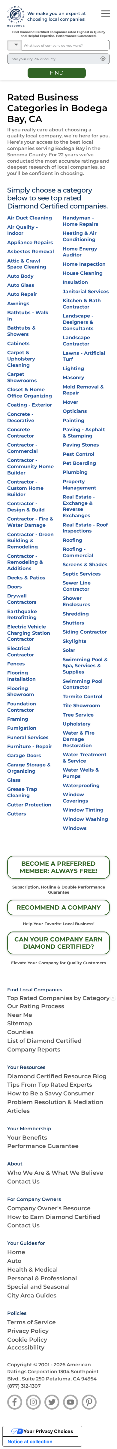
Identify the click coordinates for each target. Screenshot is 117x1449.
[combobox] (65, 45)
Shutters (73, 623)
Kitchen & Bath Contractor (82, 304)
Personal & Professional (42, 1278)
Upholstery (77, 724)
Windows (75, 828)
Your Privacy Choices (48, 1431)
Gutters (16, 814)
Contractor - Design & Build (26, 507)
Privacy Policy (28, 1330)
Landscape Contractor (76, 341)
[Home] (13, 16)
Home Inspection (84, 264)
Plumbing (75, 472)
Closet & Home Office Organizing (29, 393)
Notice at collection (30, 1441)
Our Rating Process (35, 1006)
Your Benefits (27, 1137)
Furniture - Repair (29, 746)
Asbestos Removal (30, 251)
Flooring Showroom (20, 692)
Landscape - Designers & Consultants (78, 322)
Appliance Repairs (30, 242)
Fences (16, 664)
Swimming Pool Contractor (83, 684)
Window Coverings (75, 798)
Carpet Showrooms (22, 377)
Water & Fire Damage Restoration (78, 739)
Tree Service (78, 715)
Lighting (73, 368)
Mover (70, 402)
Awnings (18, 303)
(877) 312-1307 (24, 1386)
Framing (17, 719)
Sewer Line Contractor (77, 586)
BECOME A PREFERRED (59, 867)
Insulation (75, 282)
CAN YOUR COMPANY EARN (58, 943)
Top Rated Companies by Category (58, 998)
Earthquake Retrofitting (22, 615)
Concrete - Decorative (20, 417)
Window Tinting (83, 810)
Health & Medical (32, 1269)
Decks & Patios (26, 578)
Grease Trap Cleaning (22, 792)
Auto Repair (22, 294)
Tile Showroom (81, 705)
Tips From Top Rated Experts (49, 1084)
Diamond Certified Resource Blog (56, 1076)
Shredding (76, 614)
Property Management (79, 485)
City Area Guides (31, 1295)
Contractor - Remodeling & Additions (25, 562)
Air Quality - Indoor (22, 230)
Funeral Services (28, 737)
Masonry (73, 377)
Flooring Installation (21, 676)
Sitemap (19, 1023)
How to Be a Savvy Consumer (50, 1093)
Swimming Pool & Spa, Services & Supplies (85, 666)
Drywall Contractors (22, 599)
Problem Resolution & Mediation (55, 1102)
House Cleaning (83, 273)
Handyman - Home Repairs (80, 221)
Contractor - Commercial (22, 448)
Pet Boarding (79, 463)
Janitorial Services (86, 291)
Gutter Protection (29, 805)
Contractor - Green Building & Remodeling (30, 541)
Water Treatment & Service (84, 758)
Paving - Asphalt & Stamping (84, 433)
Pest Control (78, 454)
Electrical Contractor (20, 652)
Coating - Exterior (29, 405)
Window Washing (85, 819)
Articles (18, 1110)
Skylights (74, 641)
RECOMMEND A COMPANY (58, 907)
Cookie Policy (27, 1339)
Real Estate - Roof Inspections (85, 528)
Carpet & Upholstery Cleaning (21, 359)
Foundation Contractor (21, 707)
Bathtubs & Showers (21, 331)
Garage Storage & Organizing (29, 768)
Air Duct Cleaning (29, 218)
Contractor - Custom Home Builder (25, 488)
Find (57, 72)
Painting (73, 420)
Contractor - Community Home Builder (30, 466)
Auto (14, 1260)
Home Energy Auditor (80, 252)
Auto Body (20, 276)
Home (16, 1252)
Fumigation (21, 728)
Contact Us (23, 1181)
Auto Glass (20, 285)
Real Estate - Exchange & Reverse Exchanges (79, 506)
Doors (14, 587)
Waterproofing (81, 785)
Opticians (75, 411)
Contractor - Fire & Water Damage (30, 522)
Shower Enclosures (76, 601)
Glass (14, 780)
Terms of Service (31, 1322)
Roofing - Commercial (78, 552)
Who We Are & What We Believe (55, 1172)
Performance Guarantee (43, 1146)
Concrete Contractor (20, 433)
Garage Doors (24, 755)
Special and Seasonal (38, 1286)
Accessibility (25, 1347)
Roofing (72, 540)
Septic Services (82, 574)
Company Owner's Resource (49, 1208)
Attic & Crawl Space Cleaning (26, 264)
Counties (20, 1032)
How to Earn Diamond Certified (53, 1216)
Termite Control (82, 696)
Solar (69, 650)
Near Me (19, 1014)
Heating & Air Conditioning (80, 236)
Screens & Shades (85, 564)
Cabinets (18, 343)
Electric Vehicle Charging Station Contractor (28, 633)
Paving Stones (81, 445)
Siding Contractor (85, 632)
